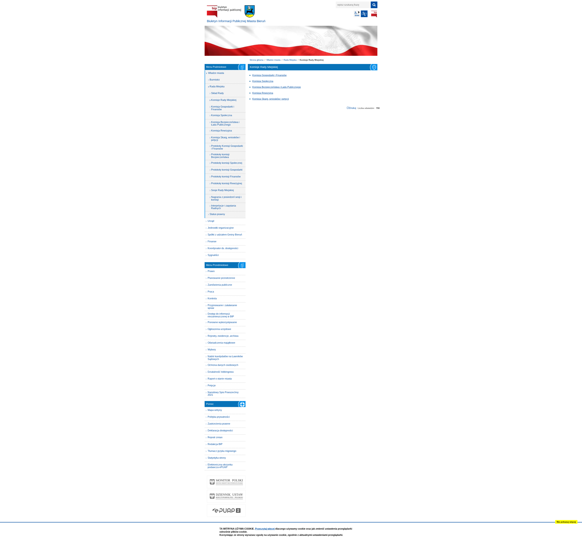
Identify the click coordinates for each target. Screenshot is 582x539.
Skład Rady (217, 93)
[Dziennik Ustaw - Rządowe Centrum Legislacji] (226, 496)
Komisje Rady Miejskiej (223, 100)
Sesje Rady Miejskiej (222, 190)
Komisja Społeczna (262, 81)
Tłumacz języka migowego (222, 451)
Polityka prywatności (219, 417)
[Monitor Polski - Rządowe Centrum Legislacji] (226, 482)
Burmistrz (215, 79)
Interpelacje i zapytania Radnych (223, 207)
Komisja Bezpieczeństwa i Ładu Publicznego (276, 87)
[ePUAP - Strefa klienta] (226, 510)
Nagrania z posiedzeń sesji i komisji (226, 198)
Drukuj (352, 108)
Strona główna (256, 60)
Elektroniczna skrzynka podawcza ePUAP (220, 466)
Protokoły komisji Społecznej (226, 163)
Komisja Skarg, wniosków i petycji (270, 99)
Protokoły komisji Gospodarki (226, 169)
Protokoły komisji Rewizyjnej (226, 183)
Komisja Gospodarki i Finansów (269, 75)
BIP (374, 14)
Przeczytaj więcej (265, 528)
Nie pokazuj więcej (566, 522)
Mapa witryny (215, 410)
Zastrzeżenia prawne (219, 423)
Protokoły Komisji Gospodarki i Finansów (227, 147)
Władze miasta (273, 60)
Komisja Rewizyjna (262, 93)
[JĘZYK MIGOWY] (364, 13)
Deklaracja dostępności (220, 430)
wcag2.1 (357, 13)
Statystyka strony (217, 458)
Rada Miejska (290, 60)
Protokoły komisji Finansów (226, 176)
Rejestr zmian (215, 437)
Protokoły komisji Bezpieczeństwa (220, 155)
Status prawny (217, 214)
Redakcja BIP (215, 444)
